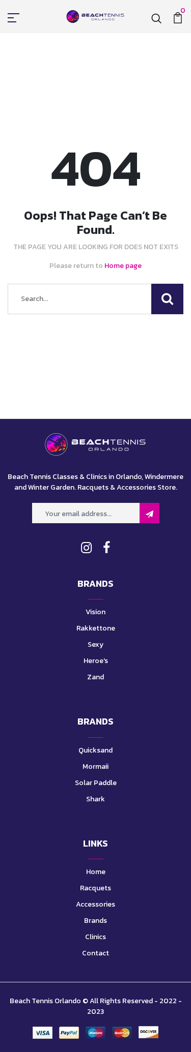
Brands (95, 920)
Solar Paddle (96, 782)
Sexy (95, 644)
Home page (123, 265)
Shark (95, 799)
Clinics (95, 936)
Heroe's (96, 660)
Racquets (95, 888)
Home (95, 871)
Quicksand (95, 750)
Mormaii (95, 766)
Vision (95, 612)
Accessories (95, 904)
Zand (95, 677)
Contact (95, 953)
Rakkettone (95, 628)
